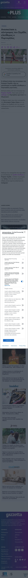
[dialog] (14, 289)
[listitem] (14, 259)
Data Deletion (5, 345)
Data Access (14, 345)
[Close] (25, 232)
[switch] (22, 263)
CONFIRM (8, 340)
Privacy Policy (22, 345)
